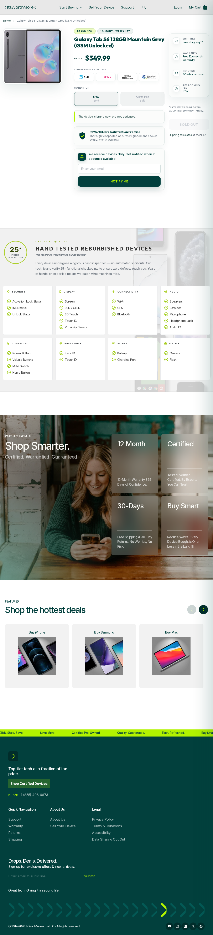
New (96, 98)
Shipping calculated (180, 135)
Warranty (15, 826)
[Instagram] (177, 926)
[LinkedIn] (185, 926)
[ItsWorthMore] (20, 7)
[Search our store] (144, 7)
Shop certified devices (29, 783)
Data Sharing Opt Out (108, 839)
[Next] (203, 609)
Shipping (15, 839)
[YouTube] (169, 926)
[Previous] (191, 609)
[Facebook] (201, 926)
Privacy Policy (103, 819)
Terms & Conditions (107, 826)
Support (127, 7)
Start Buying (68, 7)
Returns (14, 833)
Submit (89, 876)
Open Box (142, 98)
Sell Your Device (101, 7)
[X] (193, 926)
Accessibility (101, 833)
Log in (178, 7)
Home (7, 20)
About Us (57, 819)
